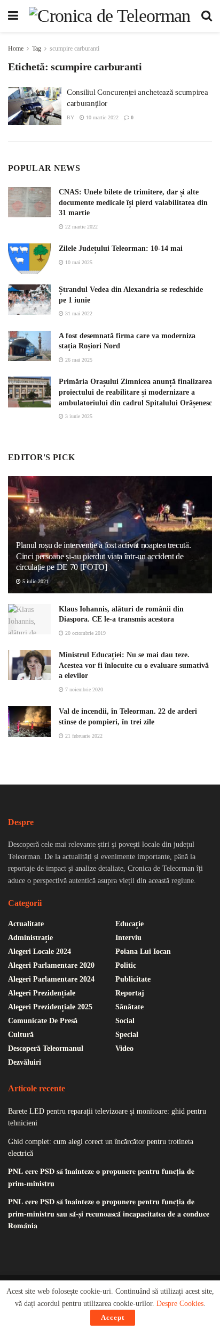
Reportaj (129, 993)
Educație (129, 924)
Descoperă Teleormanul (45, 1048)
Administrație (30, 938)
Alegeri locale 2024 (39, 952)
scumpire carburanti (74, 48)
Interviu (128, 938)
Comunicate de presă (42, 1021)
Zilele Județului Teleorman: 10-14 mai (121, 248)
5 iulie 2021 (35, 581)
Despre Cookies (179, 1304)
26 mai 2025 (78, 360)
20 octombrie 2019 (85, 633)
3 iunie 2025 (78, 416)
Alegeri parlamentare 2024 (51, 979)
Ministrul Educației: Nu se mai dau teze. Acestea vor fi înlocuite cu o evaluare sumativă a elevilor (134, 665)
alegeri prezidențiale (41, 993)
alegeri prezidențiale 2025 (50, 1007)
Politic (125, 965)
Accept (112, 1317)
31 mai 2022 (78, 313)
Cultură (21, 1035)
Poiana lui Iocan (143, 952)
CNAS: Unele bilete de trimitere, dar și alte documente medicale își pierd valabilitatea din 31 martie (133, 202)
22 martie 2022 (81, 227)
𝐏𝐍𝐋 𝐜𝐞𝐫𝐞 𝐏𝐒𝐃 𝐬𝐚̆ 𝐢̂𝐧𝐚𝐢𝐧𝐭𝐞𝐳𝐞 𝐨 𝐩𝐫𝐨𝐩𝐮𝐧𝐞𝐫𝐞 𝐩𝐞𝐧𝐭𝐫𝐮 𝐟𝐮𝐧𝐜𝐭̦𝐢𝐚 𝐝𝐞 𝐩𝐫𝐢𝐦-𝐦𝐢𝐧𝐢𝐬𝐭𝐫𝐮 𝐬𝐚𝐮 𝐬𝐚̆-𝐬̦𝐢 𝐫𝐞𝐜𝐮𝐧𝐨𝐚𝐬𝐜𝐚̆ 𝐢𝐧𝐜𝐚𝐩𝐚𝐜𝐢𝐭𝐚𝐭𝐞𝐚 (108, 1214)
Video (124, 1048)
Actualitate (26, 924)
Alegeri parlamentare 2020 (51, 965)
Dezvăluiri (24, 1062)
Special (126, 1035)
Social (125, 1021)
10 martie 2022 (101, 117)
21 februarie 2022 (83, 736)
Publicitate (133, 979)
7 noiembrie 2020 (83, 689)
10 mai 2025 (78, 262)
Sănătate (129, 1007)
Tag (36, 48)
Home (15, 48)
